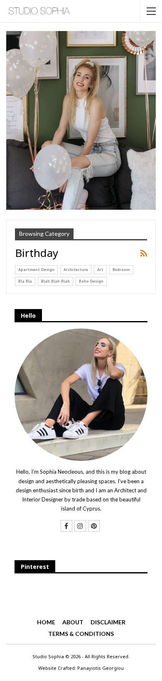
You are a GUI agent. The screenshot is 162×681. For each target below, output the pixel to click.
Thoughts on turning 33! (81, 162)
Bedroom (121, 269)
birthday (81, 144)
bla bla (25, 281)
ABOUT (72, 622)
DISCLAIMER (108, 622)
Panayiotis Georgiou (100, 668)
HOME (46, 622)
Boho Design (91, 281)
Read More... (81, 181)
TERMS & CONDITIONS (81, 633)
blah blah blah (55, 281)
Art (100, 269)
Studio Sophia (48, 656)
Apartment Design (36, 269)
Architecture (76, 269)
